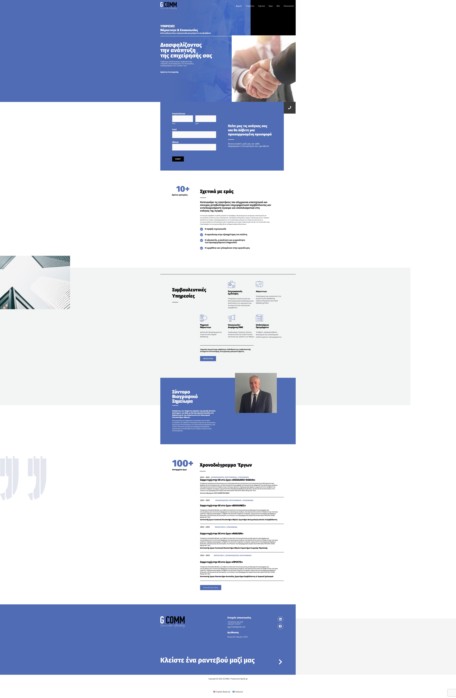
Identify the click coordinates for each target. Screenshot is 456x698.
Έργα (271, 6)
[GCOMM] (168, 6)
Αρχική (239, 6)
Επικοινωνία (289, 6)
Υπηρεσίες (250, 6)
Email (175, 129)
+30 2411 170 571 (234, 624)
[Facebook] (280, 626)
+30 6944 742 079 (235, 622)
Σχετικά (261, 6)
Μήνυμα (176, 142)
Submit (178, 159)
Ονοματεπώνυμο (179, 113)
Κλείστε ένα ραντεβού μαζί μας (207, 660)
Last (196, 124)
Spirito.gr (244, 679)
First (173, 124)
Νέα (278, 6)
